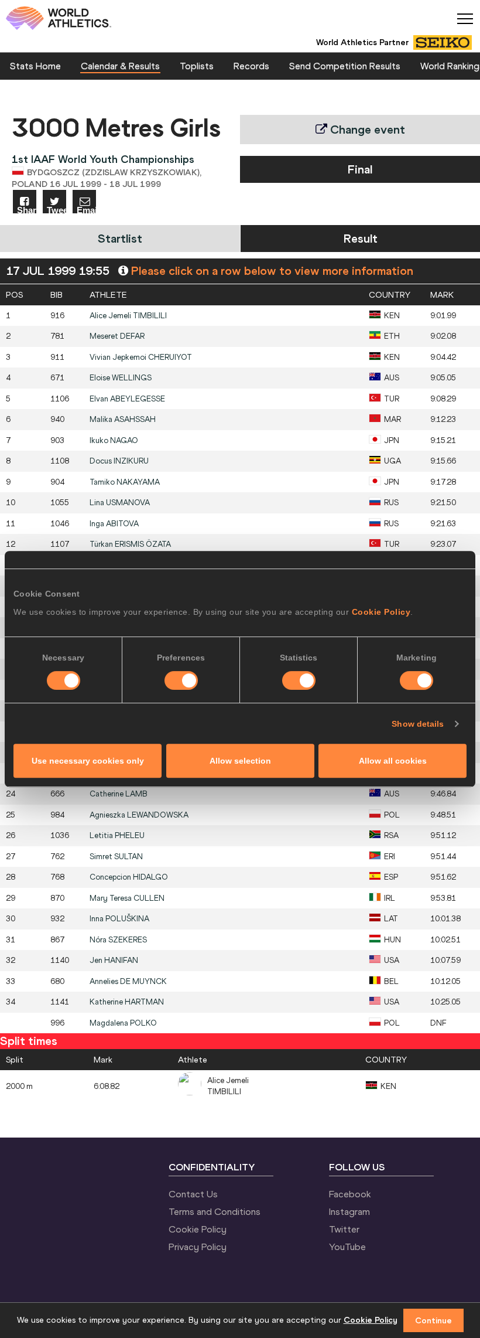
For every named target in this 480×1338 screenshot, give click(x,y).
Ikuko (114, 440)
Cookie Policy (381, 612)
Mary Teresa (127, 898)
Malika (123, 419)
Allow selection (240, 760)
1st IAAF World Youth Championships (103, 159)
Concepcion (129, 877)
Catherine (119, 794)
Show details (418, 723)
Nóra (118, 940)
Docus (119, 461)
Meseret (117, 336)
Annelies (128, 981)
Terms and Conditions (214, 1211)
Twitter (344, 1229)
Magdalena (123, 1023)
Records (251, 66)
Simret (116, 857)
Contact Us (193, 1194)
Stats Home (35, 66)
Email (86, 209)
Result (361, 238)
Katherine (127, 1002)
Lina (120, 503)
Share (26, 209)
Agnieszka (139, 815)
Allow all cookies (393, 760)
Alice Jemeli (128, 316)
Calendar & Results (120, 66)
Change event (366, 129)
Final (360, 169)
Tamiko (125, 482)
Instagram (349, 1211)
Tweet (56, 209)
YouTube (347, 1246)
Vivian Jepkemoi (141, 357)
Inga (114, 524)
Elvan (127, 399)
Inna (119, 919)
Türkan (130, 544)
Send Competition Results (344, 66)
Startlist (120, 238)
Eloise (121, 378)
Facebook (350, 1194)
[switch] (181, 680)
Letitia (117, 835)
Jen (114, 960)
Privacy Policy (198, 1246)
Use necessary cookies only (88, 760)
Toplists (197, 66)
